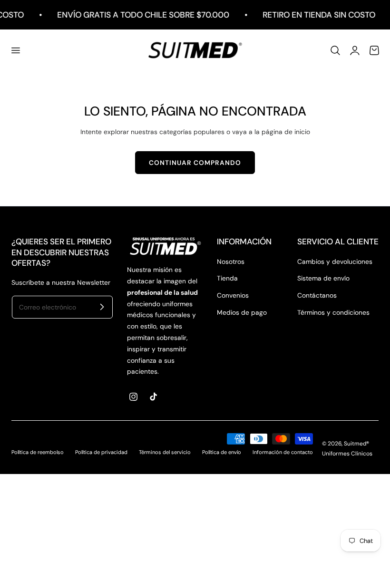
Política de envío (221, 452)
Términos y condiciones (333, 312)
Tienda (227, 278)
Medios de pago (242, 312)
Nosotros (230, 261)
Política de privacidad (101, 452)
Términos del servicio (165, 452)
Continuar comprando (195, 162)
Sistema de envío (323, 278)
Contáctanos (317, 295)
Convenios (233, 295)
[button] (15, 50)
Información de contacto (283, 452)
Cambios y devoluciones (334, 261)
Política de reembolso (37, 452)
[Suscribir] (101, 306)
